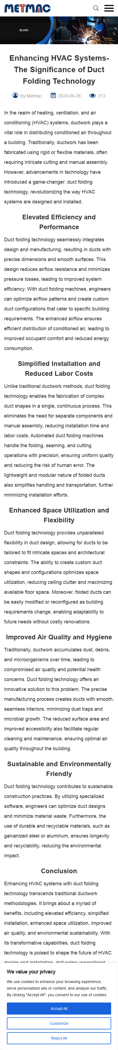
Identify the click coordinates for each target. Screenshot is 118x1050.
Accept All (59, 1008)
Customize (59, 1023)
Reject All (59, 1038)
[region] (59, 1006)
